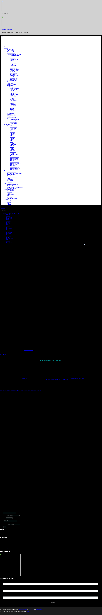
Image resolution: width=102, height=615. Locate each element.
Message (2, 522)
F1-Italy (11, 142)
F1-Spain (12, 153)
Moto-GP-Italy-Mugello (15, 163)
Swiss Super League (11, 115)
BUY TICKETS (3, 354)
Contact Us (6, 199)
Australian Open (11, 174)
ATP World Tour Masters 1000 (14, 173)
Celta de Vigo (13, 93)
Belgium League (11, 49)
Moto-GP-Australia (14, 158)
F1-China (12, 138)
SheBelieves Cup (11, 114)
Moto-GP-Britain (14, 159)
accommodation (77, 348)
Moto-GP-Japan (13, 164)
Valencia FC (13, 110)
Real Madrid (13, 104)
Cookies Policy (39, 609)
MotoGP (9, 155)
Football (6, 48)
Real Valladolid (13, 107)
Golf (8, 195)
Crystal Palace (13, 63)
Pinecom (27, 611)
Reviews (9, 202)
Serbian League (10, 113)
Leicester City (13, 65)
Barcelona (12, 90)
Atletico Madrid (13, 89)
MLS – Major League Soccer (14, 112)
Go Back (3, 208)
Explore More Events (9, 189)
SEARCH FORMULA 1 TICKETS (11, 213)
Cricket (8, 193)
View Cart (26, 32)
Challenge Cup (10, 185)
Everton (12, 64)
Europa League (13, 122)
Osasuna (12, 99)
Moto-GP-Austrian (14, 157)
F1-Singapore (13, 152)
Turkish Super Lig (11, 117)
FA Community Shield (12, 80)
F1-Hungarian (13, 140)
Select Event (2, 518)
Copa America (10, 50)
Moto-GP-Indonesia (14, 162)
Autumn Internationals (12, 184)
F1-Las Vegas (13, 144)
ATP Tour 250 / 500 (11, 172)
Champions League (14, 119)
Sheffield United (13, 73)
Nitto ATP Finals (11, 180)
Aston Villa (12, 58)
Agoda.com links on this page (77, 378)
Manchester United (14, 69)
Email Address (3, 515)
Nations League (13, 123)
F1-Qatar (12, 149)
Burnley (12, 60)
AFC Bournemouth (14, 55)
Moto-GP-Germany (14, 160)
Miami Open (10, 179)
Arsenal (11, 56)
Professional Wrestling (12, 198)
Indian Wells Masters (12, 177)
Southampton (13, 74)
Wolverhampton (13, 79)
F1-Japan (12, 143)
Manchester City (14, 68)
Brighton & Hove (14, 59)
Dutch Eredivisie (11, 53)
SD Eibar (12, 108)
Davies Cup (9, 175)
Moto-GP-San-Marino (15, 168)
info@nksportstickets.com (7, 29)
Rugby (5, 183)
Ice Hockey (9, 197)
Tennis (5, 170)
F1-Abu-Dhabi (13, 127)
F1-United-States (14, 154)
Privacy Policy (10, 32)
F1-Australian (13, 128)
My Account (4, 32)
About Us (9, 200)
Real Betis (12, 103)
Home (5, 46)
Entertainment (10, 194)
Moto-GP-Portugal (14, 167)
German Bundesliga (11, 84)
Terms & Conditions (18, 32)
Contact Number (3, 524)
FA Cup (9, 81)
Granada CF (13, 97)
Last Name (5, 589)
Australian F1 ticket (28, 350)
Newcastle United (14, 70)
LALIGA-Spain (10, 86)
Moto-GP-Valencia (14, 169)
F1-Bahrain (12, 132)
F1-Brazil (12, 134)
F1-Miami (12, 147)
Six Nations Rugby (11, 188)
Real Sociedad (13, 105)
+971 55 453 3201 (4, 543)
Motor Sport (7, 124)
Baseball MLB (10, 190)
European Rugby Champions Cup (15, 187)
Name (1, 513)
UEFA (8, 118)
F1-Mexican (12, 145)
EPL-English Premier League (14, 54)
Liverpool (12, 66)
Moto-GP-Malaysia (14, 165)
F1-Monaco (12, 148)
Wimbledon (9, 182)
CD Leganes (13, 91)
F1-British (12, 135)
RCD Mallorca (13, 102)
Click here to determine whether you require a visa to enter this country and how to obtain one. (20, 390)
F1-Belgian (12, 133)
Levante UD (12, 98)
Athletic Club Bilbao (14, 88)
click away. (24, 378)
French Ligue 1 (10, 83)
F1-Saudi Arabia (14, 150)
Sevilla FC (12, 109)
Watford (12, 76)
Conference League (14, 120)
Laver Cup (9, 178)
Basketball (9, 192)
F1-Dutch (12, 139)
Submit (2, 529)
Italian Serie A (10, 85)
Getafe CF (12, 95)
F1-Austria (12, 129)
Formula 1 (9, 125)
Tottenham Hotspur (14, 75)
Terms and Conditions (22, 609)
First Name (5, 582)
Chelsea (11, 61)
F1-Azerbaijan (13, 130)
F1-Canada (12, 137)
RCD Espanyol (13, 100)
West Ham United (14, 78)
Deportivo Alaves (14, 94)
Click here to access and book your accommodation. (56, 379)
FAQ (8, 203)
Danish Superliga (11, 51)
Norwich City (13, 71)
